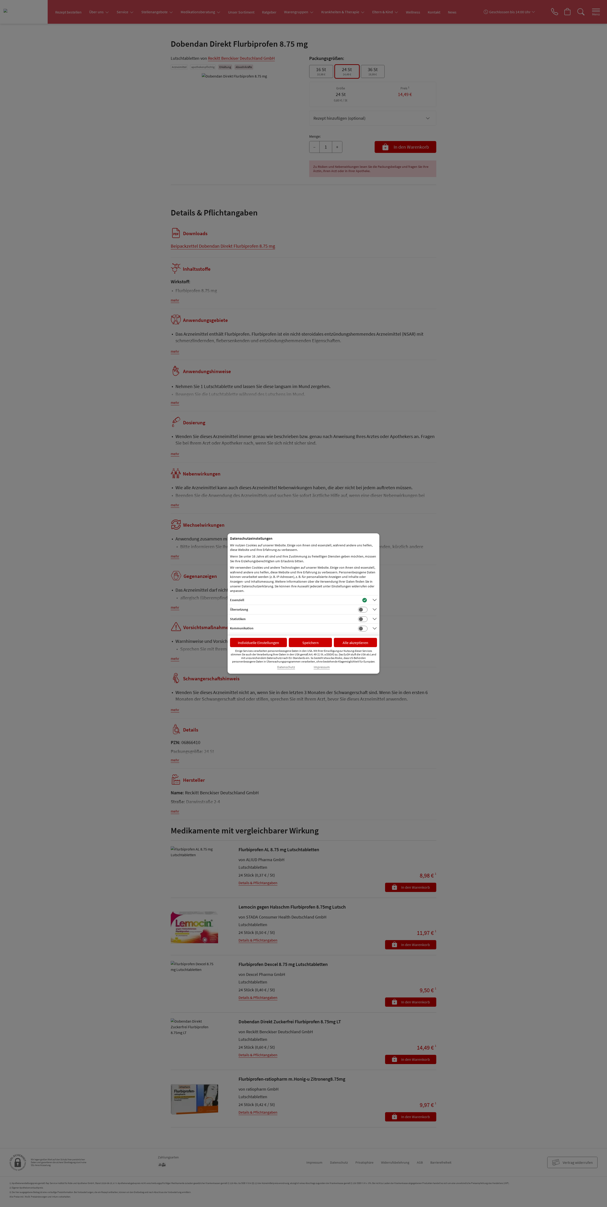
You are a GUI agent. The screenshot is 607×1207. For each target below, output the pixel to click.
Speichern (310, 642)
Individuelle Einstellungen (258, 642)
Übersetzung (239, 609)
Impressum (322, 667)
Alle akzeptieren (355, 642)
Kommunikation (241, 628)
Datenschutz (286, 667)
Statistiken (238, 619)
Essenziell (237, 600)
